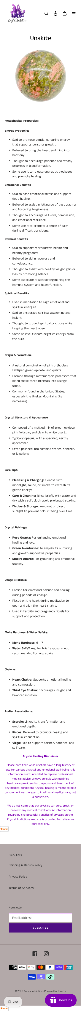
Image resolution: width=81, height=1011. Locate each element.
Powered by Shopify (55, 991)
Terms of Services (21, 888)
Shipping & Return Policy (25, 865)
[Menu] (73, 13)
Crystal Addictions (33, 991)
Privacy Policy (18, 876)
